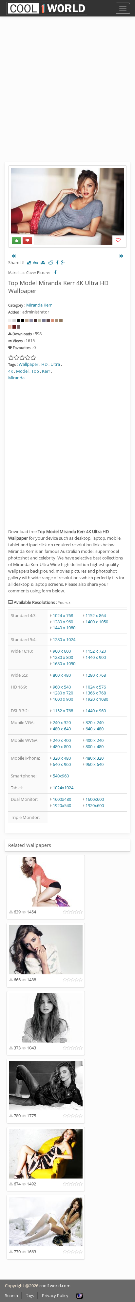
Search (11, 1295)
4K (10, 371)
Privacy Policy (55, 1295)
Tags (30, 1295)
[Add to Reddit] (50, 262)
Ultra (55, 364)
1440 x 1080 (64, 628)
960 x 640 (95, 764)
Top (35, 371)
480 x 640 (62, 729)
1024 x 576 (96, 687)
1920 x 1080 (97, 699)
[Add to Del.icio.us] (28, 262)
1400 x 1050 (97, 622)
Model (22, 371)
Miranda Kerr (39, 305)
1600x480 (62, 799)
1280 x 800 (63, 657)
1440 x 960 (96, 711)
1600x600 (95, 799)
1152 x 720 (96, 651)
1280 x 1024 (64, 639)
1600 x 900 (63, 699)
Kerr (46, 371)
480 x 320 (95, 758)
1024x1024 (63, 788)
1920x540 (62, 805)
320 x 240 (95, 722)
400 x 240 (95, 740)
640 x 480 (95, 729)
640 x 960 (62, 764)
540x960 (61, 776)
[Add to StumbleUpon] (43, 262)
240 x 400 (62, 740)
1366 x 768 (96, 693)
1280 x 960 (63, 622)
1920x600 (95, 805)
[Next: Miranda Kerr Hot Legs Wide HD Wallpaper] (121, 255)
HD (44, 364)
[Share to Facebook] (57, 262)
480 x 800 (62, 746)
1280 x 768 (96, 675)
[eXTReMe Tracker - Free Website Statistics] (79, 1295)
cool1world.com (54, 1285)
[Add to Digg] (35, 262)
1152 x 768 (63, 711)
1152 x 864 (96, 615)
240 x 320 (62, 722)
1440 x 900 (96, 657)
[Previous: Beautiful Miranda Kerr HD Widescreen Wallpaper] (13, 255)
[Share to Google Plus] (63, 262)
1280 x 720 (63, 693)
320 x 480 (62, 758)
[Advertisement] (67, 94)
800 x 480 (62, 675)
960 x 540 (62, 687)
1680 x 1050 (64, 663)
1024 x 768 (63, 615)
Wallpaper (28, 364)
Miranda (16, 378)
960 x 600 (62, 651)
